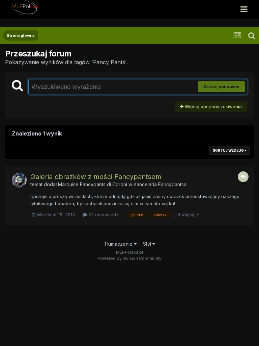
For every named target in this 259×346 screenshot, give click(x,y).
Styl (147, 244)
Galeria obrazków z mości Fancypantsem (96, 177)
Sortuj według (228, 150)
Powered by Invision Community (129, 258)
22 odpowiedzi (103, 214)
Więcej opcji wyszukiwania (212, 106)
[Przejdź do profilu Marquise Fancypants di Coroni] (19, 180)
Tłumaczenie (119, 244)
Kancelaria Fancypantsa (160, 184)
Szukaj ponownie (221, 86)
